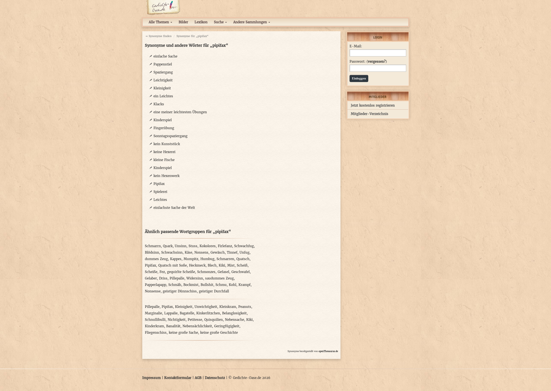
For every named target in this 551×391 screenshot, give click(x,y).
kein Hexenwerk (166, 176)
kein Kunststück (166, 144)
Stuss (193, 246)
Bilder (183, 22)
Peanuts (244, 307)
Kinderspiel (162, 120)
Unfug (244, 252)
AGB (198, 378)
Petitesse (195, 320)
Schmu (221, 285)
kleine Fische (164, 160)
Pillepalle (177, 278)
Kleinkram (227, 307)
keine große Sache (183, 332)
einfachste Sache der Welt (174, 208)
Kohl (232, 285)
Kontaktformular (177, 378)
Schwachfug (244, 246)
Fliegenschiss (156, 332)
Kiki (222, 265)
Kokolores (208, 246)
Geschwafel (240, 272)
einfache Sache (165, 56)
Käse (188, 252)
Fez (162, 272)
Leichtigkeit (163, 80)
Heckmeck (197, 265)
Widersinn (194, 278)
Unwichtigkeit (206, 307)
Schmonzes (206, 272)
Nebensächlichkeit (197, 326)
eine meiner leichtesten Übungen (180, 112)
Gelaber (151, 278)
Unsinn (180, 246)
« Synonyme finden (158, 36)
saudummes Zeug (219, 278)
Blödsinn (152, 252)
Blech (212, 265)
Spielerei (160, 192)
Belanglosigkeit (234, 313)
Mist (231, 265)
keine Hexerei (164, 152)
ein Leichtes (163, 96)
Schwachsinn (172, 252)
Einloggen (359, 78)
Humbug (207, 259)
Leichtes (160, 200)
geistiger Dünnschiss (180, 291)
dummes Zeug (156, 259)
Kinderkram (154, 326)
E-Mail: (356, 46)
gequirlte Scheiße (181, 272)
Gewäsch (217, 252)
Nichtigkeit (177, 320)
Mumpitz (191, 259)
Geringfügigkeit (226, 326)
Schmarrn (153, 246)
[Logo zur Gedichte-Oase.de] (163, 7)
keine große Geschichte (219, 332)
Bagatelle (187, 313)
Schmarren (225, 259)
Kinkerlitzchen (208, 313)
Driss (163, 278)
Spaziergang (163, 72)
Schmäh (174, 285)
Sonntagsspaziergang (170, 136)
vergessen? (376, 61)
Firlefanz (225, 246)
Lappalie (171, 313)
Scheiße (151, 272)
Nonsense (153, 291)
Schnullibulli (155, 320)
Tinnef (232, 252)
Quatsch (242, 259)
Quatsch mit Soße (172, 265)
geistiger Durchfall (214, 291)
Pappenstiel (162, 64)
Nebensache (234, 320)
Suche (219, 22)
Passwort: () (368, 62)
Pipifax (159, 184)
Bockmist (190, 285)
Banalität (173, 326)
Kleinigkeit (162, 88)
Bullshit (207, 285)
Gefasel (223, 272)
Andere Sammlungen (250, 22)
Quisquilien (213, 320)
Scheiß (242, 265)
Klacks (158, 104)
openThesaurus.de (328, 351)
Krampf (244, 285)
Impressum (151, 378)
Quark (168, 246)
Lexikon (201, 22)
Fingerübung (163, 128)
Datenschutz (215, 378)
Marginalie (153, 313)
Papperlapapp (155, 285)
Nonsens (201, 252)
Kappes (175, 259)
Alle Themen (159, 22)
